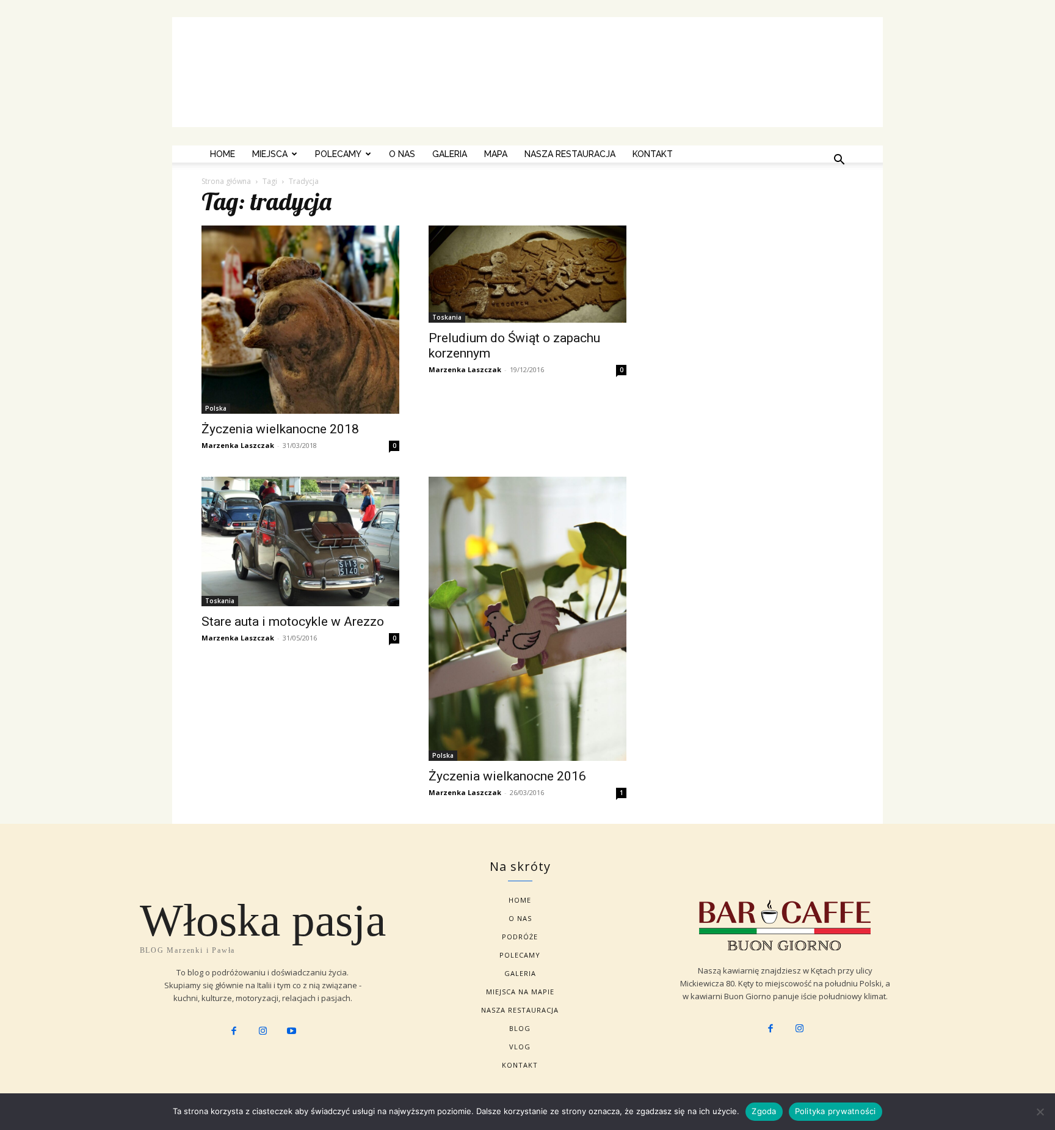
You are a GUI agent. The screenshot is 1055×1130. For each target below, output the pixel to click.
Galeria (449, 154)
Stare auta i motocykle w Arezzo (292, 621)
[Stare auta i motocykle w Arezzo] (300, 541)
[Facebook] (233, 1031)
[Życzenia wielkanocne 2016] (527, 619)
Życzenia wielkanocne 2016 (507, 776)
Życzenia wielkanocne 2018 (280, 429)
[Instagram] (262, 1031)
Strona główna (226, 181)
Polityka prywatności (835, 1111)
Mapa (495, 154)
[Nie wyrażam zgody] (1040, 1112)
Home (222, 154)
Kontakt (653, 154)
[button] (839, 160)
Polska (216, 408)
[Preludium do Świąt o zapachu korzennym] (527, 274)
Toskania (447, 317)
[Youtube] (291, 1031)
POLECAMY (338, 154)
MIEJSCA (270, 154)
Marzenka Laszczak (237, 445)
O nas (402, 154)
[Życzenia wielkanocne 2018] (300, 320)
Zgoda (764, 1111)
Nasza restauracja (569, 154)
